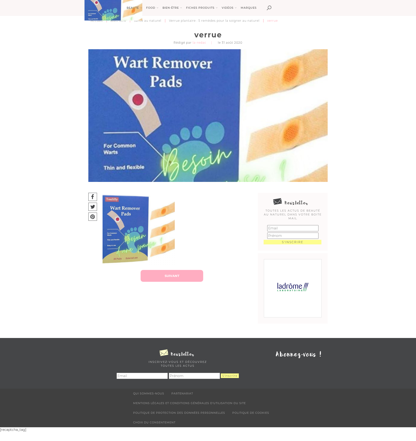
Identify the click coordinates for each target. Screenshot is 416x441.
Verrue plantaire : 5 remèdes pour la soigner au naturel (214, 20)
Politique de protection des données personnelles (179, 412)
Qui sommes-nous (148, 393)
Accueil (97, 20)
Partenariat (182, 393)
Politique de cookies (250, 412)
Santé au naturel (147, 20)
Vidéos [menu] (228, 7)
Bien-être (118, 20)
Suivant (172, 276)
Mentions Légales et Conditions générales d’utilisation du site (189, 403)
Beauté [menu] (133, 7)
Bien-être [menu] (170, 7)
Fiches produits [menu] (200, 7)
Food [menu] (150, 7)
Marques (249, 7)
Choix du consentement (154, 422)
